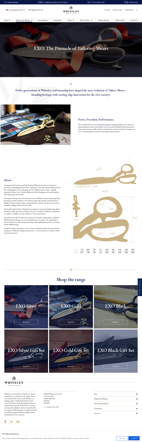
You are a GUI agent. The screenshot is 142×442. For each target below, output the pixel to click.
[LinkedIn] (18, 422)
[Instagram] (11, 422)
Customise (122, 438)
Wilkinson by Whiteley (101, 399)
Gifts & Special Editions (101, 404)
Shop (95, 394)
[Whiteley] (71, 10)
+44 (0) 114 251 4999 (52, 407)
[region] (71, 436)
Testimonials (98, 409)
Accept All (134, 438)
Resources (97, 413)
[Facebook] (5, 422)
